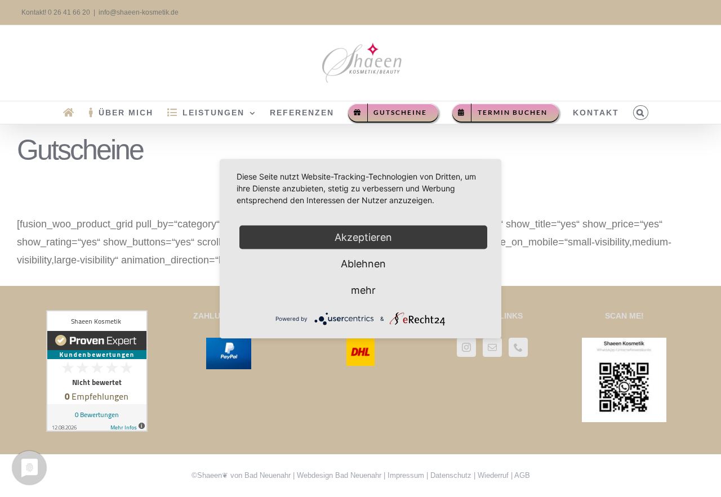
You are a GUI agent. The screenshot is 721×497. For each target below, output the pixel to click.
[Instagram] (466, 347)
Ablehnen (363, 263)
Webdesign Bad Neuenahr (339, 475)
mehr (363, 289)
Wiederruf (493, 475)
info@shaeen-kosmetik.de (139, 12)
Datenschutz (450, 475)
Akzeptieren (363, 237)
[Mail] (492, 347)
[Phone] (518, 347)
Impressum (406, 475)
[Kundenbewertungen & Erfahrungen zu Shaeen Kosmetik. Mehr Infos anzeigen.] (97, 319)
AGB (522, 475)
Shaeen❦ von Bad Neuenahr (244, 475)
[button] (640, 112)
